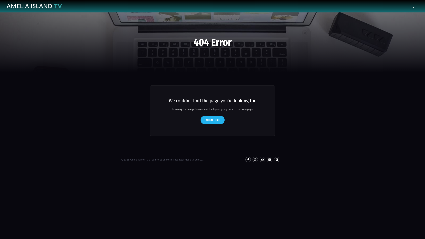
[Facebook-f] (248, 159)
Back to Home (213, 120)
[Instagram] (255, 159)
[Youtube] (262, 159)
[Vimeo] (269, 159)
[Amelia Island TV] (34, 5)
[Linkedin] (276, 159)
